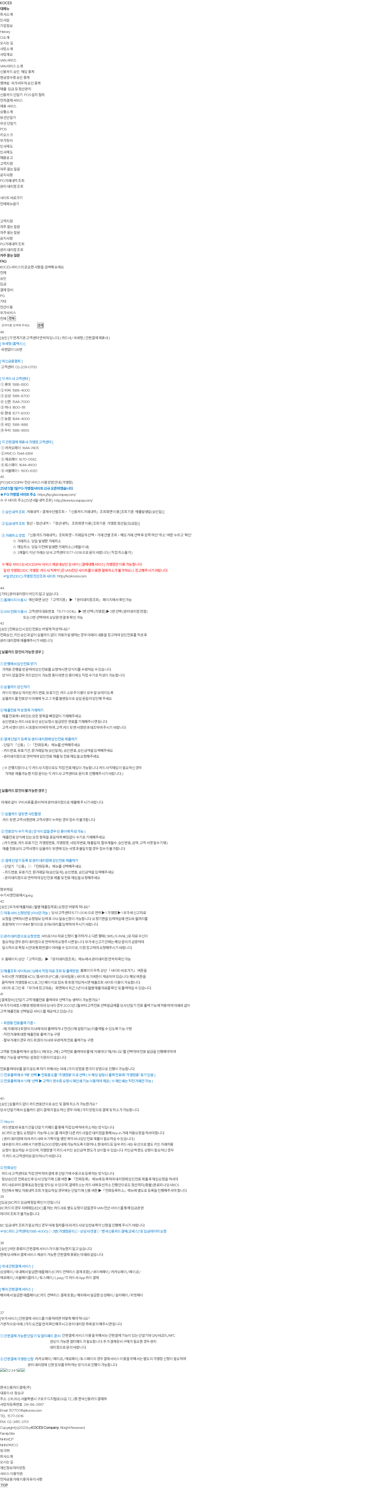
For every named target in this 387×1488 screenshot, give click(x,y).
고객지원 (6, 163)
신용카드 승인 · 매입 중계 (17, 71)
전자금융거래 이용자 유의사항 (21, 1479)
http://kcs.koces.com (71, 576)
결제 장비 (6, 290)
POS (3, 129)
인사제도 (6, 146)
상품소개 (6, 112)
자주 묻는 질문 (10, 169)
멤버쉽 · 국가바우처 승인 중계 (20, 83)
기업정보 (6, 26)
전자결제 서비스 (11, 100)
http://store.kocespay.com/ (73, 500)
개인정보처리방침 (13, 1468)
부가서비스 (8, 313)
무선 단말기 (8, 123)
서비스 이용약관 (11, 1473)
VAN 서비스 (8, 60)
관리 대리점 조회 (11, 186)
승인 (3, 278)
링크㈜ (5, 1450)
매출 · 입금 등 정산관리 (15, 89)
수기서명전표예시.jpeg (16, 895)
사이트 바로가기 (11, 198)
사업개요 (6, 54)
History (5, 31)
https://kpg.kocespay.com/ (57, 494)
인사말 (5, 20)
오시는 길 (6, 43)
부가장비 (6, 140)
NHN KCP (6, 1439)
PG (2, 295)
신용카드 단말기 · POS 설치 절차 (22, 95)
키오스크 (6, 135)
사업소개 (6, 49)
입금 (3, 284)
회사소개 (6, 14)
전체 (3, 272)
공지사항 (6, 175)
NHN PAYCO (9, 1445)
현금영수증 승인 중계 (15, 77)
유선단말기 (8, 117)
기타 (3, 301)
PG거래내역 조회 (12, 180)
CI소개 (4, 37)
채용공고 (6, 157)
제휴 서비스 (8, 106)
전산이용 (6, 307)
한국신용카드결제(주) (15, 1387)
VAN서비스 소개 (11, 66)
